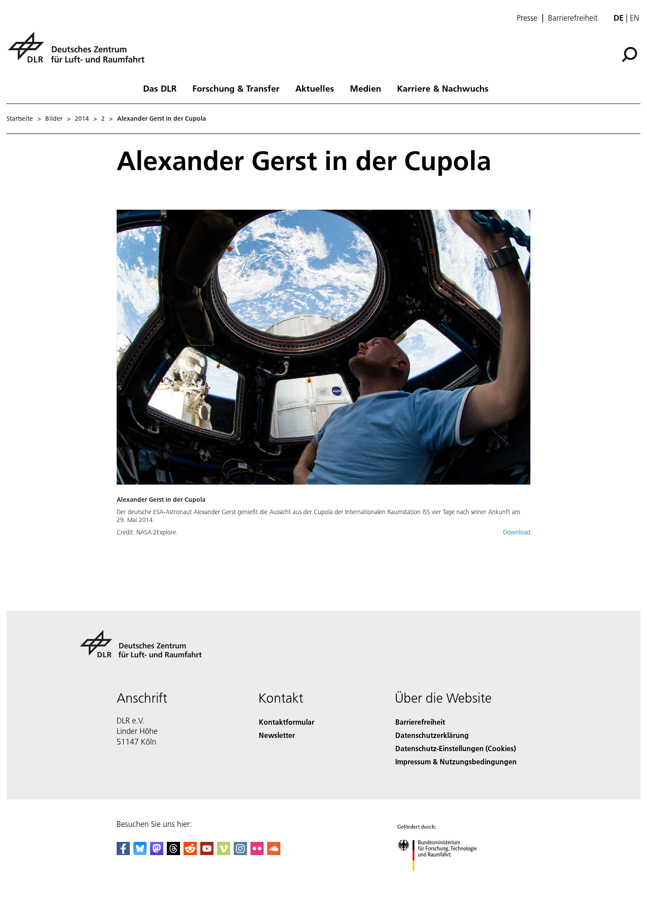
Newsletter (277, 735)
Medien (365, 88)
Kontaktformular (286, 721)
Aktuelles (314, 88)
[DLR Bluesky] (140, 852)
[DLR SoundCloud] (273, 852)
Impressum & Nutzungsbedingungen (456, 761)
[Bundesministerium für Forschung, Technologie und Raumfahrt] (446, 879)
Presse (527, 18)
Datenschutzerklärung (432, 735)
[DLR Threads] (173, 852)
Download (516, 532)
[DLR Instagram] (240, 852)
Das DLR (159, 88)
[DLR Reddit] (190, 852)
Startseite (20, 118)
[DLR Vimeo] (223, 852)
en (634, 18)
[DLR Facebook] (123, 852)
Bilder (53, 118)
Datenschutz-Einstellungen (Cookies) (455, 748)
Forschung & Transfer (235, 88)
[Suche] (630, 54)
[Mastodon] (156, 852)
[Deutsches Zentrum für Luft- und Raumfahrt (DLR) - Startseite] (79, 52)
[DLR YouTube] (206, 852)
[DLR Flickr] (257, 852)
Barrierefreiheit (573, 18)
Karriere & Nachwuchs (443, 88)
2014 (82, 118)
